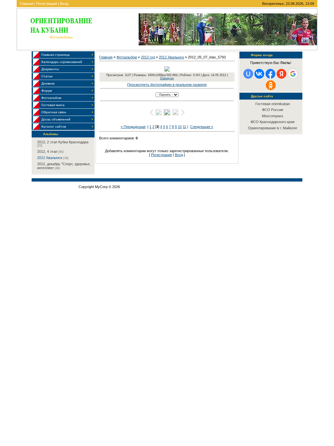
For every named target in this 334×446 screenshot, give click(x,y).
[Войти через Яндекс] (281, 74)
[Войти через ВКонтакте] (259, 74)
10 (180, 127)
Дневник (47, 83)
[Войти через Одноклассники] (271, 85)
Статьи (47, 76)
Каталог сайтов (53, 126)
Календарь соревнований (61, 62)
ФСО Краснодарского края (272, 122)
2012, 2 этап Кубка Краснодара (62, 142)
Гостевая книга (53, 105)
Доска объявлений (55, 119)
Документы (50, 69)
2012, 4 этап (47, 151)
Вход (64, 4)
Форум (46, 90)
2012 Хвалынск (49, 158)
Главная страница (55, 54)
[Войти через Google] (293, 74)
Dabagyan (167, 78)
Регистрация (46, 4)
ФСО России (272, 110)
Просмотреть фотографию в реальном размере (167, 85)
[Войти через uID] (248, 74)
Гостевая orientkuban (272, 104)
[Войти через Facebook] (270, 74)
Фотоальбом (51, 98)
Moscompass (272, 116)
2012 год (148, 57)
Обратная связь (53, 112)
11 (184, 127)
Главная (26, 4)
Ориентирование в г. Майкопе (272, 128)
